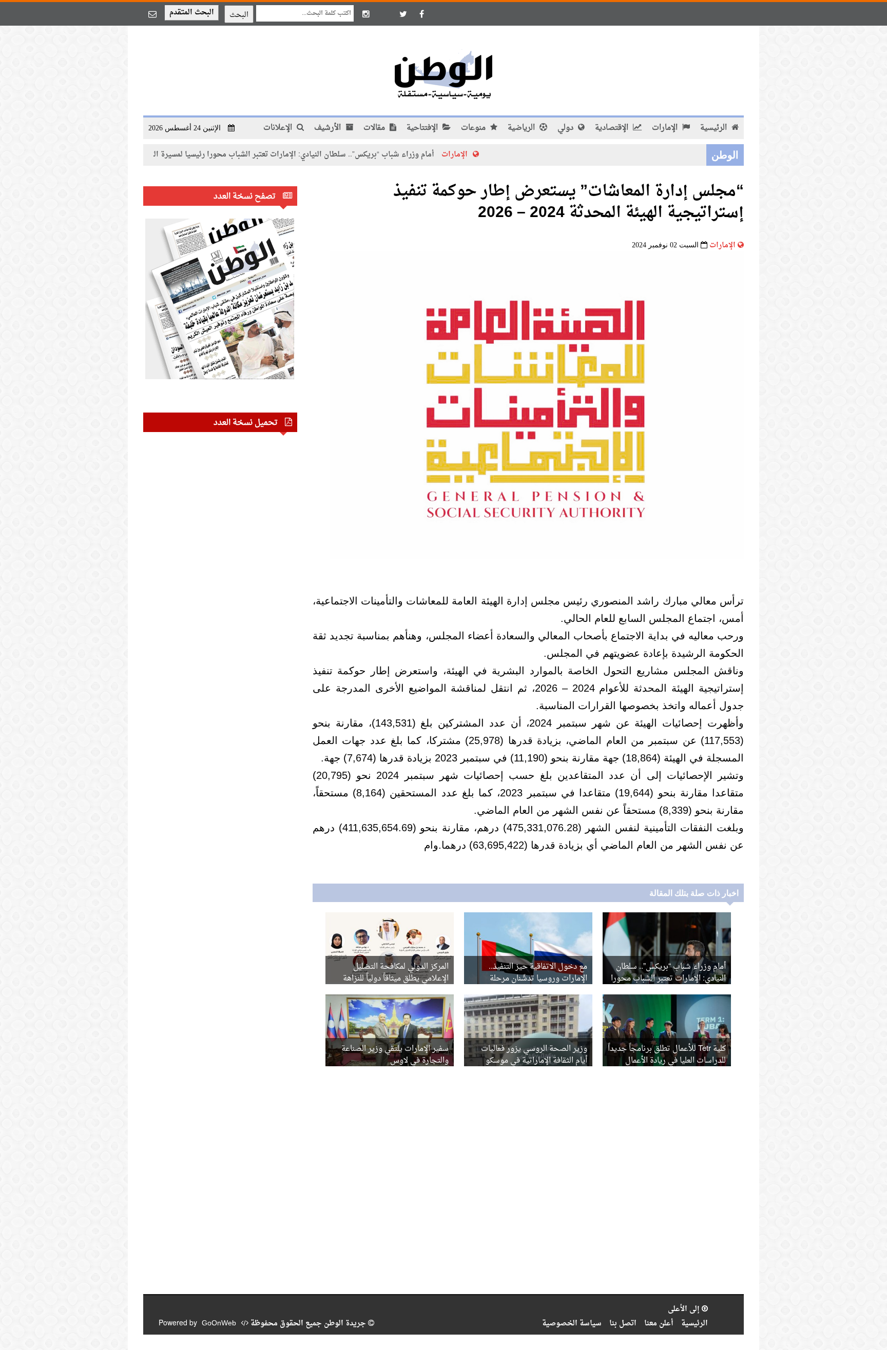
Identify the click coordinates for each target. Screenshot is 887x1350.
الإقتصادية (612, 128)
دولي (566, 128)
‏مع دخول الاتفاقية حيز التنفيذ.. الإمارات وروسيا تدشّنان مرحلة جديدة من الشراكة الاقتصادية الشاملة (528, 979)
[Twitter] (403, 14)
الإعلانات (278, 128)
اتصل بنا (623, 1324)
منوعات (474, 128)
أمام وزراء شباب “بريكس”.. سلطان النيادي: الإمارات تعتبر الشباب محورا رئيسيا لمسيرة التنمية (337, 155)
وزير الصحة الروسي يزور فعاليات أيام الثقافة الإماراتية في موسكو (534, 1055)
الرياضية (522, 128)
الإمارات (666, 128)
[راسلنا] (152, 14)
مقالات (375, 128)
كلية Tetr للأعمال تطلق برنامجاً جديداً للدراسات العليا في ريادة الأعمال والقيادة (667, 1061)
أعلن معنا (658, 1324)
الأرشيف (328, 128)
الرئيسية (714, 128)
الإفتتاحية (423, 128)
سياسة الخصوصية (572, 1324)
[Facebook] (421, 14)
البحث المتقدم (191, 12)
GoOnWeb (219, 1324)
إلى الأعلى (685, 1309)
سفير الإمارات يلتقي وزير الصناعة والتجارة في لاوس (395, 1055)
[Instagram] (366, 14)
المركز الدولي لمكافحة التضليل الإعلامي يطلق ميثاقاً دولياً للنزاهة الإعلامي (396, 979)
